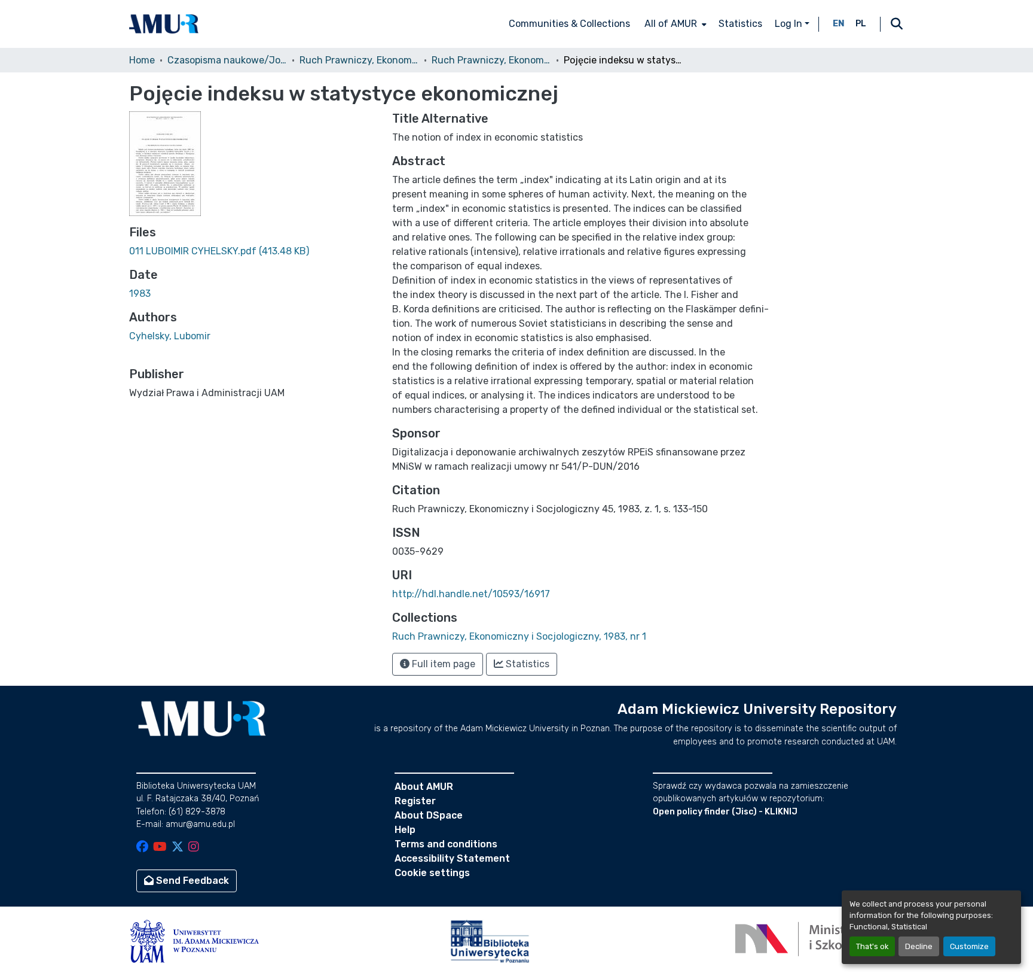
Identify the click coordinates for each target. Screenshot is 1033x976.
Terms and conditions (446, 844)
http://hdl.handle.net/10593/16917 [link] (471, 594)
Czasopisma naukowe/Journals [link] (227, 60)
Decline (919, 946)
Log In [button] (790, 23)
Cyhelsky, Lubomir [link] (169, 336)
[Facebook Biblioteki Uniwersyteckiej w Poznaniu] (142, 847)
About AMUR (424, 786)
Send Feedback (191, 880)
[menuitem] (674, 24)
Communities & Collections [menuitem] (569, 23)
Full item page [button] (442, 664)
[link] (253, 251)
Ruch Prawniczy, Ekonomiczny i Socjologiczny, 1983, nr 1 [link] (491, 60)
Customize (969, 946)
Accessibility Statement (452, 858)
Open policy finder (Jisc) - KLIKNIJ (725, 812)
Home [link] (142, 60)
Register (415, 801)
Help (405, 829)
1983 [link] (140, 293)
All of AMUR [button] (670, 23)
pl (860, 24)
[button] (163, 24)
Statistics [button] (526, 664)
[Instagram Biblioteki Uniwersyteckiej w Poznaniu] (193, 847)
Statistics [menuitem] (740, 23)
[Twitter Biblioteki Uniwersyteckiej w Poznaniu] (178, 847)
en (839, 24)
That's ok (872, 946)
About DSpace (429, 815)
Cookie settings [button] (432, 872)
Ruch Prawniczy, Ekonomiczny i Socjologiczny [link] (359, 60)
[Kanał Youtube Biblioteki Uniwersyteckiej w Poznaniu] (160, 847)
